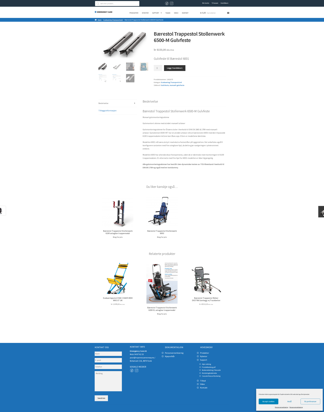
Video (176, 13)
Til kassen (215, 3)
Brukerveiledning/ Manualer (211, 370)
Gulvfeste (165, 85)
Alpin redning (206, 364)
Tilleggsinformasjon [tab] (107, 110)
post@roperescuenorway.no (142, 357)
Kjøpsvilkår (170, 356)
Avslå (289, 401)
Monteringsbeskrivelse (209, 373)
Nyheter (145, 13)
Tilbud (167, 13)
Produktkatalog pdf (208, 367)
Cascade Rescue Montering (211, 376)
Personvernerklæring (281, 407)
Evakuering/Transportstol (113, 20)
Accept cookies (268, 401)
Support (155, 13)
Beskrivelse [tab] (103, 103)
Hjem (100, 20)
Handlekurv (224, 3)
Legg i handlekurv (175, 68)
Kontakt (185, 13)
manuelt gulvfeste (177, 85)
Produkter (133, 13)
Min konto (205, 3)
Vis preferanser (310, 401)
